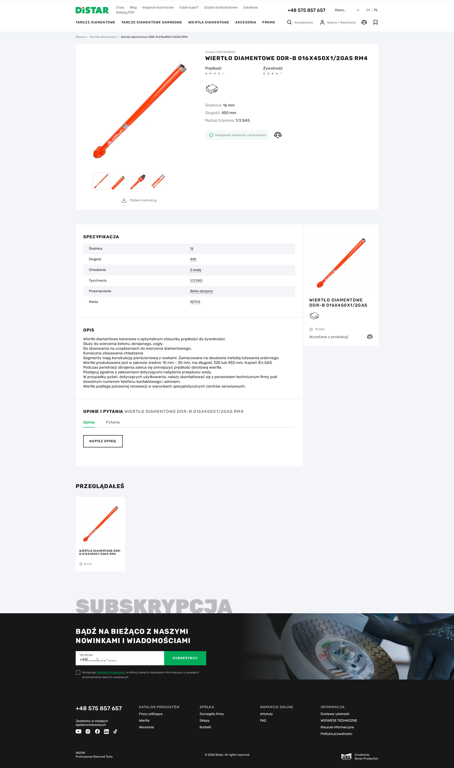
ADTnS (195, 302)
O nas (120, 7)
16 (191, 249)
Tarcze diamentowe (95, 22)
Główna (81, 37)
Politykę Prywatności (110, 672)
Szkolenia (250, 7)
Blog (133, 7)
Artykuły (266, 714)
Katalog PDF (125, 12)
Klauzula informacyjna (337, 727)
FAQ (263, 721)
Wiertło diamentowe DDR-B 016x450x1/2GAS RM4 (338, 302)
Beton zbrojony (201, 291)
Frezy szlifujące (151, 714)
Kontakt (205, 727)
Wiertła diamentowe (208, 22)
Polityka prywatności (336, 734)
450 (193, 259)
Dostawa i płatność (335, 714)
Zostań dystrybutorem (221, 7)
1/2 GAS (196, 280)
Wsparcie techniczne (158, 7)
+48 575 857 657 (306, 10)
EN (368, 10)
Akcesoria (245, 22)
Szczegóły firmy (212, 714)
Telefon (85, 655)
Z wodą (195, 270)
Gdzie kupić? (188, 7)
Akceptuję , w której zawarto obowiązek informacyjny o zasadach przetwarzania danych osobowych (140, 675)
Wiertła (144, 721)
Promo (268, 22)
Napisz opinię (103, 441)
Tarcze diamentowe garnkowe (151, 22)
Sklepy (205, 721)
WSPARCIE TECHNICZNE (339, 721)
